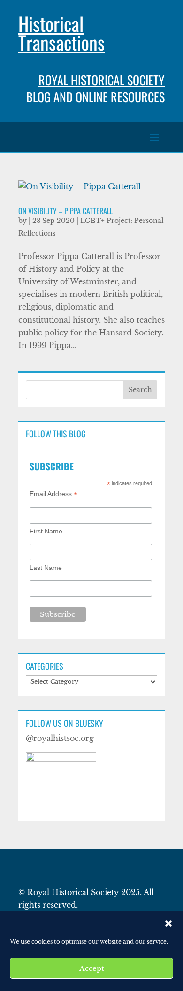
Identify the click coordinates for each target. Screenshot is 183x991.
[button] (168, 923)
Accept (91, 968)
